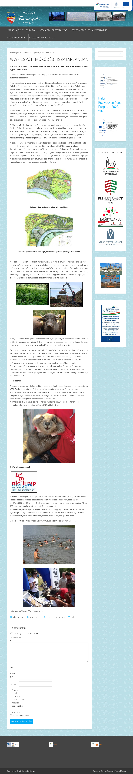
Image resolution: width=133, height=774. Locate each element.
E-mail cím (12, 675)
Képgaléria (45, 30)
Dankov (103, 771)
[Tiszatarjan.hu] (24, 18)
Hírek (72, 617)
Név (12, 667)
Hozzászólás (14, 639)
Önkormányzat (59, 30)
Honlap (13, 684)
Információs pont (16, 38)
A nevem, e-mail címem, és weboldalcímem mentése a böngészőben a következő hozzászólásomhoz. (16, 703)
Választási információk (41, 38)
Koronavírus (100, 30)
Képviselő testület (80, 30)
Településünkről (27, 30)
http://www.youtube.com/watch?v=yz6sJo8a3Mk (57, 521)
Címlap (11, 30)
